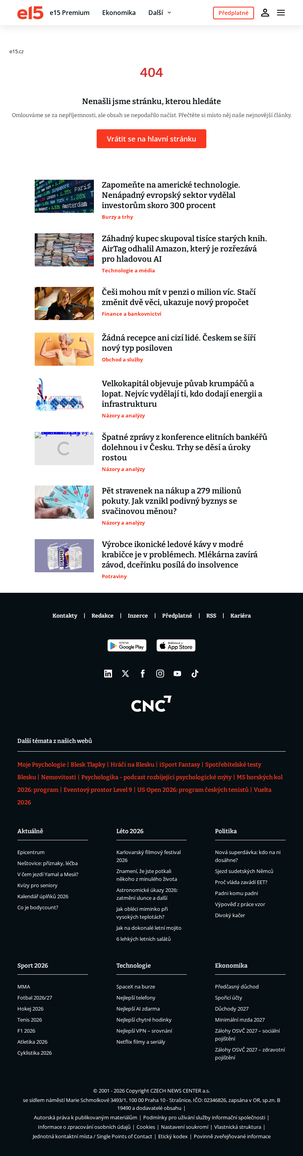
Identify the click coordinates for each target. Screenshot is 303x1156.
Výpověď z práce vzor (240, 904)
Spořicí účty (228, 997)
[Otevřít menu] (281, 12)
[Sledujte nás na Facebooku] (143, 673)
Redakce (103, 615)
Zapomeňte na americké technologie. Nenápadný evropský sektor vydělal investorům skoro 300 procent (171, 195)
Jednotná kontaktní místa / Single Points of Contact (92, 1136)
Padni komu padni (236, 893)
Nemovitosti (58, 777)
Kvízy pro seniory (37, 885)
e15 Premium (70, 13)
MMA (23, 986)
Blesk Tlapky (88, 764)
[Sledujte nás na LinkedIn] (108, 673)
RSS (211, 615)
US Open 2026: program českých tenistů (193, 789)
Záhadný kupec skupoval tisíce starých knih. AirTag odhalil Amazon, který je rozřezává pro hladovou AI (184, 249)
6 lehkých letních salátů (143, 938)
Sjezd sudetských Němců (244, 871)
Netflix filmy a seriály (140, 1041)
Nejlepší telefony (135, 997)
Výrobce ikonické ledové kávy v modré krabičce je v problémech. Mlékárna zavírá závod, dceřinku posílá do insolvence (180, 555)
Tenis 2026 (29, 1019)
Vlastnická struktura (237, 1126)
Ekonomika (119, 13)
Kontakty (64, 615)
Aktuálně (30, 831)
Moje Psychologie (41, 764)
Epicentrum (31, 852)
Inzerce (138, 615)
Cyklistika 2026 (34, 1052)
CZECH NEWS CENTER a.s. (180, 1090)
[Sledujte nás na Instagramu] (160, 673)
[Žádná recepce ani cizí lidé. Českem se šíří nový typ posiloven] (64, 349)
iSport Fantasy (179, 764)
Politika (226, 831)
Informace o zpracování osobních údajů (84, 1126)
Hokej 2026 (30, 1008)
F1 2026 (26, 1030)
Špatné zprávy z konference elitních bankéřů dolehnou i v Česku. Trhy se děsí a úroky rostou (184, 447)
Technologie (133, 965)
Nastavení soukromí (184, 1126)
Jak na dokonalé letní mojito (148, 927)
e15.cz (16, 51)
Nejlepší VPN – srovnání (144, 1030)
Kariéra (240, 615)
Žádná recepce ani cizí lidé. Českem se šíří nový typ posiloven (179, 343)
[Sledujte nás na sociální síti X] (125, 673)
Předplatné (177, 615)
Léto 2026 (130, 831)
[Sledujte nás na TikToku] (195, 673)
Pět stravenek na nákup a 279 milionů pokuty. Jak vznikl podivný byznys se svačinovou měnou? (171, 501)
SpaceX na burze (135, 986)
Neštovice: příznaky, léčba (47, 863)
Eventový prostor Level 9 (98, 789)
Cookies (146, 1126)
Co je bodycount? (37, 907)
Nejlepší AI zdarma (138, 1008)
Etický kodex (173, 1136)
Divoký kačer (230, 915)
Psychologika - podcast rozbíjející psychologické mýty (156, 777)
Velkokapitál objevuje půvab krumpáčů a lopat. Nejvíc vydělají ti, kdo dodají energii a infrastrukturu (182, 394)
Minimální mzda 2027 (240, 1019)
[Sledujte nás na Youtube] (177, 673)
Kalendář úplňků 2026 (42, 896)
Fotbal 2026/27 (34, 997)
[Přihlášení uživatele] (265, 12)
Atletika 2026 (32, 1041)
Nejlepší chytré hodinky (144, 1019)
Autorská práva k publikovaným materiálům (85, 1117)
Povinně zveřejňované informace (232, 1136)
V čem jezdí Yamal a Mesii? (48, 874)
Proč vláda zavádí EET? (241, 882)
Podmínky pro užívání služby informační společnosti (204, 1117)
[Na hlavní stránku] (30, 12)
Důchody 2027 (232, 1008)
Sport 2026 (32, 965)
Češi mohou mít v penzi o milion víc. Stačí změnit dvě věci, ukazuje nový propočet (179, 297)
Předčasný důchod (237, 986)
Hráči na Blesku (132, 764)
